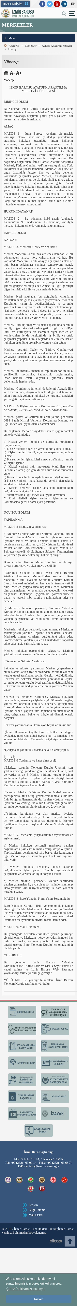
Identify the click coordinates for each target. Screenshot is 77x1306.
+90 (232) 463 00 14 (23, 1219)
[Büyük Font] (18, 76)
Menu (11, 38)
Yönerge (12, 50)
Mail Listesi (36, 1271)
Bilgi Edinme (36, 1266)
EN (73, 3)
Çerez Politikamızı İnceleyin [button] (25, 1288)
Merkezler (30, 46)
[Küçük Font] (12, 76)
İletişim (33, 1261)
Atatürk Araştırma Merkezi (56, 46)
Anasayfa (13, 46)
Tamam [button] (38, 1298)
